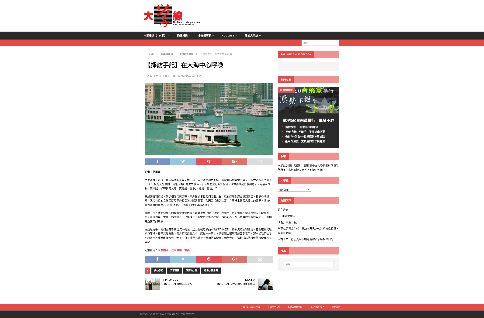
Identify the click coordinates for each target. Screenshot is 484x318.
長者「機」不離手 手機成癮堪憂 (305, 131)
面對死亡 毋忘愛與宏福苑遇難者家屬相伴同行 (306, 239)
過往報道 (182, 35)
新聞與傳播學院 (295, 307)
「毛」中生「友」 (288, 222)
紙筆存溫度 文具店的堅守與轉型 (305, 141)
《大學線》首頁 (317, 307)
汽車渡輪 (174, 270)
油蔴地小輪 (191, 270)
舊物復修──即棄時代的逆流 (301, 127)
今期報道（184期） (155, 35)
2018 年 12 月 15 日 (160, 75)
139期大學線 (183, 75)
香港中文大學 (274, 307)
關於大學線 (251, 35)
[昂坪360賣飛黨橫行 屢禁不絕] (308, 111)
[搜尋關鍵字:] (320, 42)
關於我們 (336, 307)
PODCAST (228, 35)
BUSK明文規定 (286, 216)
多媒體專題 (204, 35)
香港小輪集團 (211, 270)
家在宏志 (283, 209)
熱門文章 (286, 79)
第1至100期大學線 (251, 307)
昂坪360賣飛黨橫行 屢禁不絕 (308, 120)
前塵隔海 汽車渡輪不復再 (174, 250)
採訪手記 (196, 75)
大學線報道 (167, 54)
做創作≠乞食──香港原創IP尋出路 (305, 136)
